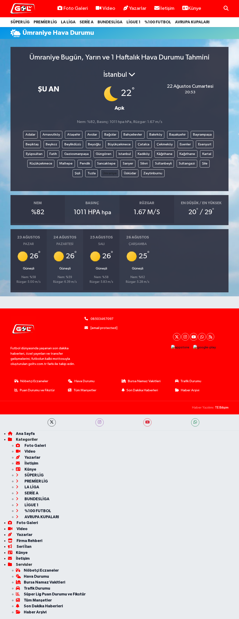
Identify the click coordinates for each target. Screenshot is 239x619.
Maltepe (66, 163)
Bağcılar (110, 134)
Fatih (53, 154)
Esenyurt (204, 144)
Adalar (30, 134)
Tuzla (92, 173)
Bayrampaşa (202, 134)
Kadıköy (144, 154)
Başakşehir (177, 134)
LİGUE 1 (134, 22)
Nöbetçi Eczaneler (34, 381)
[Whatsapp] (202, 337)
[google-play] (204, 347)
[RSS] (210, 337)
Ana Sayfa (25, 434)
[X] (177, 337)
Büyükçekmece (119, 144)
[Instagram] (185, 337)
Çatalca (143, 144)
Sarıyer (128, 163)
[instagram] (99, 422)
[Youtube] (193, 337)
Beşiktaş (32, 144)
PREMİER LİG (45, 22)
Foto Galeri (75, 8)
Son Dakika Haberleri (142, 390)
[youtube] (147, 422)
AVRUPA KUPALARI (192, 22)
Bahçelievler (132, 134)
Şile (204, 163)
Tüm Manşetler (85, 390)
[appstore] (180, 347)
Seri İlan (24, 547)
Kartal (206, 154)
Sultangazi (187, 163)
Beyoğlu (94, 144)
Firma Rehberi (29, 541)
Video (108, 8)
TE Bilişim (221, 407)
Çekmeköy (165, 144)
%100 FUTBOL (157, 22)
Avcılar (92, 134)
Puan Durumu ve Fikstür (37, 390)
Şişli (77, 173)
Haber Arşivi (190, 390)
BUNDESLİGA (110, 22)
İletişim (166, 8)
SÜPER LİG (20, 22)
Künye (194, 8)
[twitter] (52, 422)
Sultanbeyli (163, 163)
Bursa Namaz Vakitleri (144, 381)
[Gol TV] (23, 8)
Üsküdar (130, 173)
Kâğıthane (164, 154)
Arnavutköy (51, 134)
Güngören (103, 154)
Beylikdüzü (72, 144)
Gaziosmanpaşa (76, 154)
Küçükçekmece (41, 163)
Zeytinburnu (152, 173)
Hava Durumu (84, 381)
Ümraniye (110, 173)
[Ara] (226, 8)
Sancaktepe (106, 163)
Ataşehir (73, 134)
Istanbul (125, 154)
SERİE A (87, 22)
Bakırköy (155, 134)
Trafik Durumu (190, 381)
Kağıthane (187, 154)
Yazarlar (137, 8)
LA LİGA (68, 22)
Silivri (144, 163)
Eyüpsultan (34, 154)
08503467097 (102, 319)
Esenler (185, 144)
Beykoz (51, 144)
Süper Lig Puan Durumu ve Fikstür (55, 594)
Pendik (85, 163)
